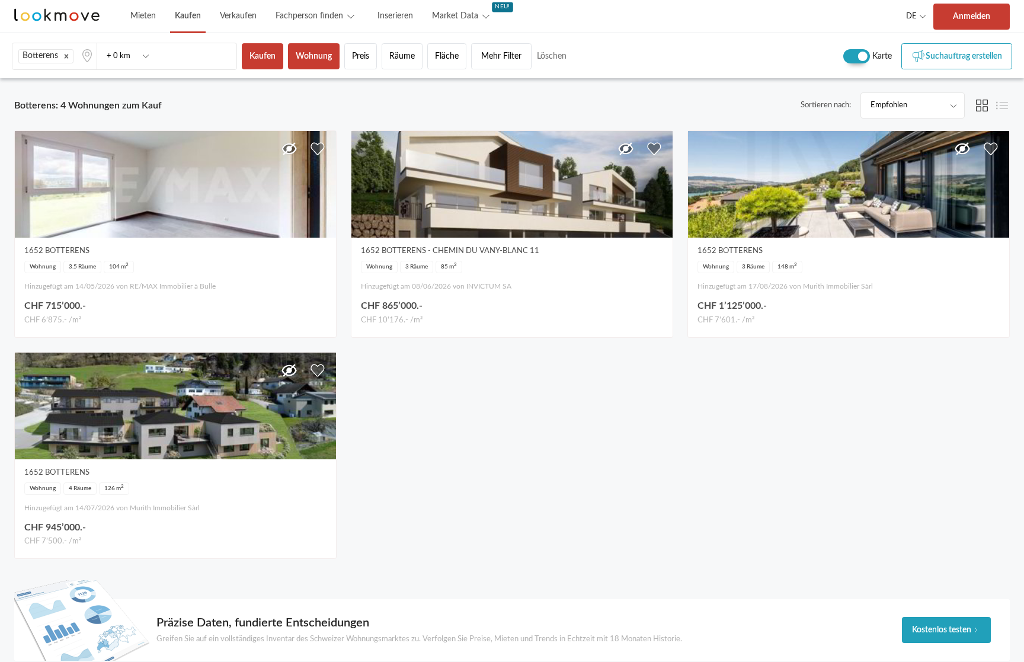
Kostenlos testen (941, 630)
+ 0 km (118, 56)
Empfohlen (889, 105)
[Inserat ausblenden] (289, 149)
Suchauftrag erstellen (964, 56)
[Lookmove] (57, 16)
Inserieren (395, 16)
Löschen (552, 56)
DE (911, 16)
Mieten (143, 16)
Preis (360, 56)
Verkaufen (238, 16)
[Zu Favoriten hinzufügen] (318, 149)
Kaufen (188, 16)
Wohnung (314, 56)
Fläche (447, 56)
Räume (402, 56)
